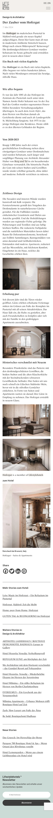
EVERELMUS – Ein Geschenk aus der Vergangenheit (22, 694)
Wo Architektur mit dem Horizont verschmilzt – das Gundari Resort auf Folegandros (26, 667)
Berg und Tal (21, 161)
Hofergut (7, 475)
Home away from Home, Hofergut (20, 610)
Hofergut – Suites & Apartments (17, 555)
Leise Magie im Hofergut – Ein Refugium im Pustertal (25, 597)
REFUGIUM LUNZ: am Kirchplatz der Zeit (25, 659)
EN (49, 3)
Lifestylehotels (36, 475)
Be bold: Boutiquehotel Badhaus (19, 716)
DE (45, 3)
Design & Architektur (14, 17)
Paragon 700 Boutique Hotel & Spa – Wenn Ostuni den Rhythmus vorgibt (25, 745)
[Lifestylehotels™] (6, 9)
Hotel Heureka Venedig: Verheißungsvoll (24, 653)
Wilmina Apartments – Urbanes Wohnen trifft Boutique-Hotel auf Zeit (26, 703)
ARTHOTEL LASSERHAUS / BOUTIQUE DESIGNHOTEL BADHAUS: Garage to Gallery (24, 644)
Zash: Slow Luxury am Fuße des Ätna (22, 710)
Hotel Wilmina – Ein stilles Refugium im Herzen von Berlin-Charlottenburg (23, 685)
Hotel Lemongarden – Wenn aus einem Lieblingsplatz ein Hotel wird (23, 754)
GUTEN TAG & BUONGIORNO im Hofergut (26, 616)
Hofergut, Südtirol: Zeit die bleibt (20, 604)
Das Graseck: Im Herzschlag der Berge (22, 737)
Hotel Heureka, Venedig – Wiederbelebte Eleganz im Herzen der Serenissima (24, 676)
